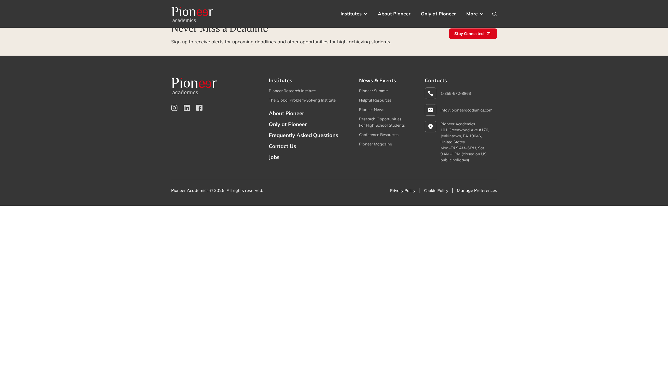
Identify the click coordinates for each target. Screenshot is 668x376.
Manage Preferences (477, 190)
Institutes (351, 14)
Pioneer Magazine (375, 144)
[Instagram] (174, 108)
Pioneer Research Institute (292, 90)
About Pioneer (394, 14)
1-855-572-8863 (455, 93)
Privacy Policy (402, 190)
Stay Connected (469, 33)
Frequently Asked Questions (303, 135)
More (472, 14)
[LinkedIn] (187, 108)
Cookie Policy (436, 190)
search (494, 13)
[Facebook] (199, 108)
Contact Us (282, 146)
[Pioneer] (192, 14)
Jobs (274, 157)
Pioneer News (371, 109)
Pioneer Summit (373, 90)
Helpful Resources (375, 100)
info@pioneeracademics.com (466, 110)
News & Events (377, 80)
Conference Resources (378, 134)
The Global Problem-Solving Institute (302, 100)
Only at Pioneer (438, 14)
